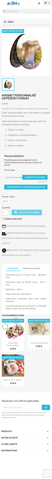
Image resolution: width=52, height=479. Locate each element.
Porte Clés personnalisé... (13, 344)
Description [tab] (13, 268)
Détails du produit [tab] (31, 268)
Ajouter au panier (26, 212)
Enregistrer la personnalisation (26, 187)
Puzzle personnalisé (39, 343)
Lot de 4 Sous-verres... (13, 380)
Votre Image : (10, 170)
